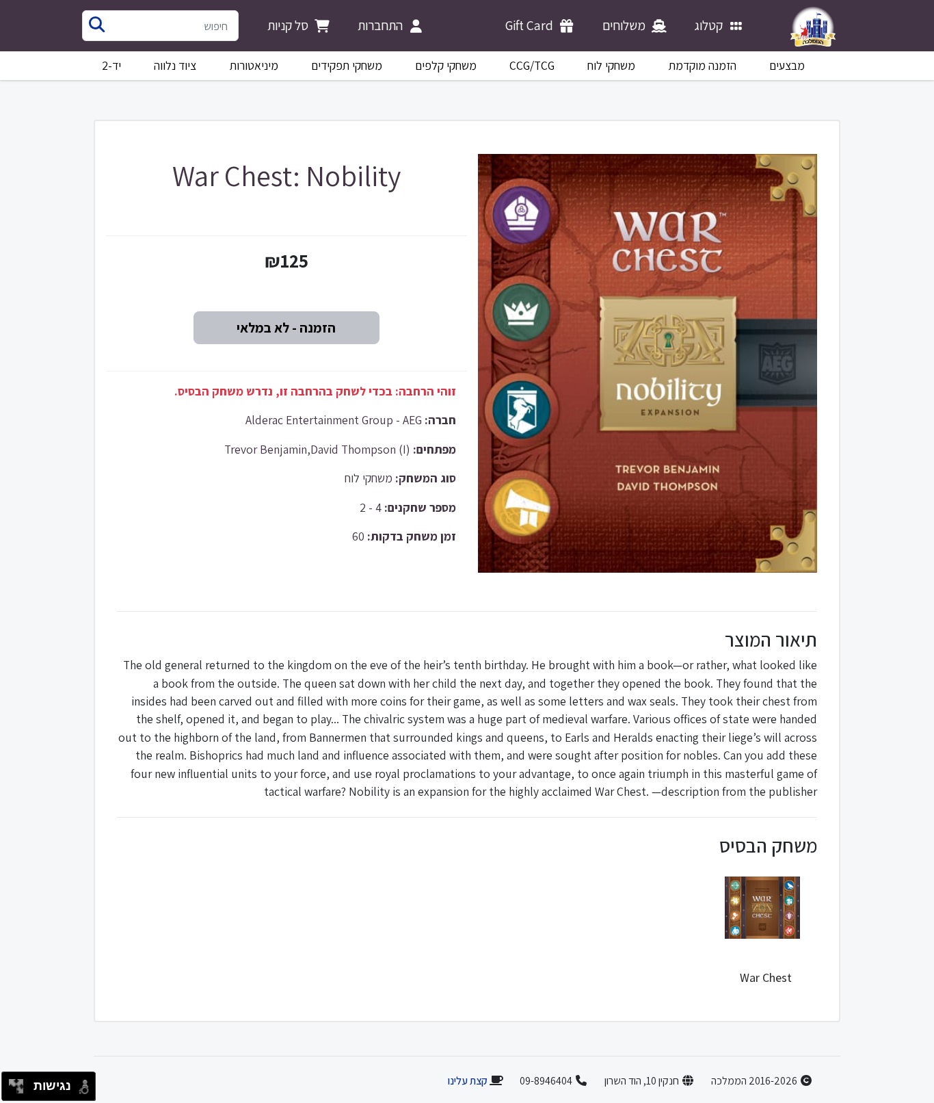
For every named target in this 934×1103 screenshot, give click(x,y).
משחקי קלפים (446, 65)
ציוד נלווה (175, 65)
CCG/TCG (532, 65)
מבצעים (787, 65)
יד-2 (111, 65)
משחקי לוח (611, 65)
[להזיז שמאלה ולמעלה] (12, 1083)
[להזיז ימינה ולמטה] (20, 1090)
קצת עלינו (467, 1081)
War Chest (766, 977)
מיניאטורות (254, 65)
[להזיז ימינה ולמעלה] (20, 1083)
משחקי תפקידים (346, 65)
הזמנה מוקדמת (702, 65)
